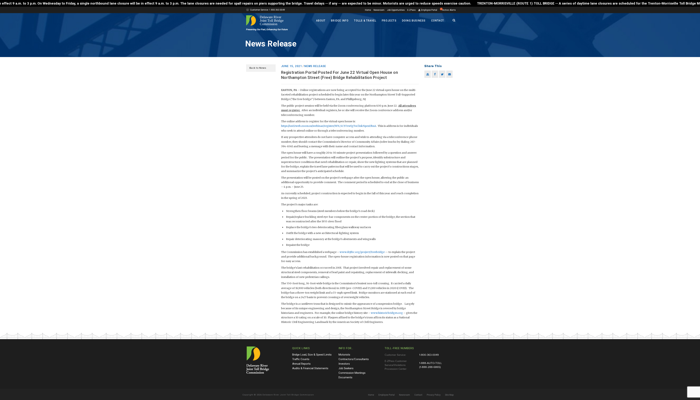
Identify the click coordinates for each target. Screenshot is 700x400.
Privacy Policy (434, 395)
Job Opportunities (396, 10)
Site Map (449, 395)
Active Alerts (449, 10)
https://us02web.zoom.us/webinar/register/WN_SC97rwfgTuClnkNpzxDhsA (328, 126)
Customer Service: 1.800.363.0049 (267, 10)
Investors (344, 363)
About (320, 20)
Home (368, 10)
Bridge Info (340, 20)
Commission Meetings (352, 372)
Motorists (344, 354)
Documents (345, 377)
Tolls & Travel (365, 20)
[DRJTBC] (266, 20)
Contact (437, 20)
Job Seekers (346, 368)
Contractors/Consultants (354, 359)
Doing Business (414, 20)
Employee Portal (428, 10)
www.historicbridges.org (387, 313)
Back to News (257, 68)
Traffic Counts (300, 359)
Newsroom (379, 10)
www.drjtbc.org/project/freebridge (362, 252)
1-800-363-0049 (429, 355)
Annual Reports (301, 363)
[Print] (427, 74)
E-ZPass (411, 10)
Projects (389, 20)
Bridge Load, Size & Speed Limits (312, 354)
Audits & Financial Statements (310, 368)
